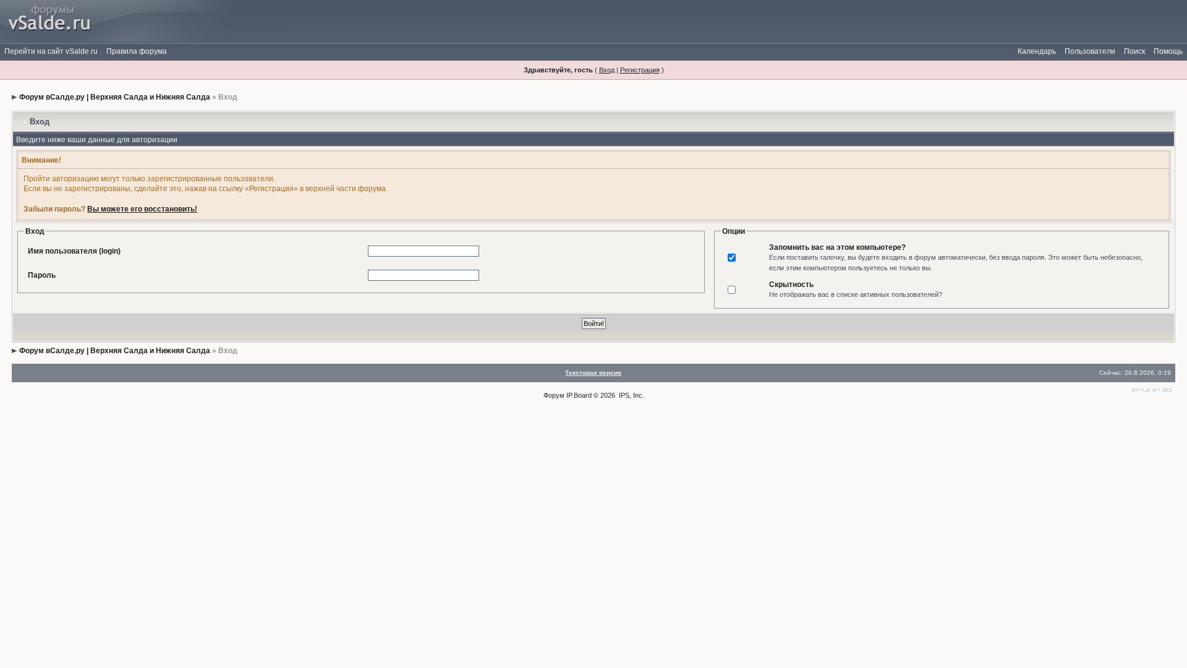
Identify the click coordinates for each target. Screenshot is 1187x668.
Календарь (1037, 51)
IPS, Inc (630, 395)
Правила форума (136, 51)
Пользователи (1090, 51)
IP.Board (579, 395)
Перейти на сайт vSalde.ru (51, 51)
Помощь (1168, 51)
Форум (553, 395)
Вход (607, 70)
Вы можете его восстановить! (142, 209)
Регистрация (640, 70)
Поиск (1134, 51)
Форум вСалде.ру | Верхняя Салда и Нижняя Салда (114, 97)
